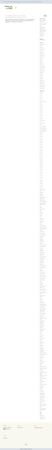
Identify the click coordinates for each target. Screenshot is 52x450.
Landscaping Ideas (43, 305)
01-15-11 (41, 95)
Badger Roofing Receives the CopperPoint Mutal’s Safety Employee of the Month (43, 30)
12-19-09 (41, 188)
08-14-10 (41, 152)
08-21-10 (41, 153)
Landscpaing (42, 307)
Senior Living (42, 370)
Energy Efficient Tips (43, 256)
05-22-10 (41, 133)
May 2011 (41, 59)
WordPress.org (42, 418)
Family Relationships (43, 265)
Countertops (42, 231)
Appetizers (41, 192)
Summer (41, 388)
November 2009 (42, 86)
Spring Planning (42, 381)
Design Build (42, 241)
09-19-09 (41, 158)
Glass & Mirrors (42, 278)
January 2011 (42, 64)
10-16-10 (41, 169)
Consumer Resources (43, 227)
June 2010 (41, 75)
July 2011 (41, 58)
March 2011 (42, 63)
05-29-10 (41, 134)
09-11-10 (41, 155)
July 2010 (41, 74)
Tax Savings (42, 390)
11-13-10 (41, 178)
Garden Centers (42, 275)
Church (41, 216)
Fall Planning (42, 262)
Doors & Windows (43, 246)
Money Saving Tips (43, 313)
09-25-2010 (41, 159)
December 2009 (42, 85)
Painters (41, 331)
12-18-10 (41, 186)
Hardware (41, 284)
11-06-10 (41, 177)
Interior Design (42, 302)
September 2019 (42, 44)
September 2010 (42, 70)
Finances (41, 268)
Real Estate (41, 345)
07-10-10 (41, 144)
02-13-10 (41, 107)
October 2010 (42, 69)
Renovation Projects (43, 352)
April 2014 (41, 45)
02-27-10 (41, 110)
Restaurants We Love (43, 354)
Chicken (41, 215)
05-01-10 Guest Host (43, 126)
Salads (41, 365)
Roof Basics (42, 355)
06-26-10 (41, 141)
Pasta (41, 333)
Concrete (41, 224)
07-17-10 (41, 145)
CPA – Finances (42, 233)
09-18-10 (41, 156)
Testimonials (42, 391)
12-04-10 (41, 181)
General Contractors (43, 276)
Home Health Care (43, 290)
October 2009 (42, 88)
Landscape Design (43, 304)
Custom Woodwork (43, 234)
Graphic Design (42, 279)
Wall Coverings (42, 400)
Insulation (41, 299)
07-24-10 (41, 147)
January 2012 (42, 53)
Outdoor (41, 327)
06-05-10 (41, 136)
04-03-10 (41, 117)
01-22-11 (41, 98)
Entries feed (42, 415)
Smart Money (42, 376)
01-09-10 (41, 93)
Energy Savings (42, 258)
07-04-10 (41, 142)
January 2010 (42, 83)
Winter (41, 407)
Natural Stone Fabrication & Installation (42, 322)
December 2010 (42, 66)
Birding (41, 207)
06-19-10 (41, 139)
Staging (41, 382)
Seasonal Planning (43, 366)
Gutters (41, 281)
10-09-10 (41, 166)
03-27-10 (41, 115)
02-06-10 (41, 106)
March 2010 (42, 80)
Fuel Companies (42, 273)
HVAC (40, 298)
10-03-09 (41, 164)
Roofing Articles (42, 361)
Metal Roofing (42, 311)
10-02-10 (41, 163)
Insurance (41, 301)
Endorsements (42, 252)
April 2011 (41, 61)
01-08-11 (41, 92)
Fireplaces (41, 270)
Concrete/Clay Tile (43, 225)
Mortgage (41, 316)
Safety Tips (41, 363)
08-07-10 (41, 150)
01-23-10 (41, 100)
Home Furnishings (43, 289)
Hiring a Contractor (43, 286)
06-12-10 (41, 137)
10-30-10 (41, 174)
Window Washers (42, 405)
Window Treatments (43, 404)
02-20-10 (41, 109)
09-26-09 (41, 161)
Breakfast (41, 212)
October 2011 (42, 56)
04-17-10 (41, 121)
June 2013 (41, 47)
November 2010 (42, 67)
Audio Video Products (43, 201)
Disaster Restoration (43, 244)
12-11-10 (41, 185)
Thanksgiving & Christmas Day (22, 17)
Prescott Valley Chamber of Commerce (42, 35)
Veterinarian (42, 399)
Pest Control (42, 335)
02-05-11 (41, 104)
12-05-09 (41, 183)
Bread (15, 17)
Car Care (41, 213)
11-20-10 (41, 180)
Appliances (41, 194)
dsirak (7, 17)
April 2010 (41, 78)
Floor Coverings (42, 272)
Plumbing (41, 336)
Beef (40, 205)
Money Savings (42, 314)
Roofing (41, 360)
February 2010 (42, 81)
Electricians (41, 248)
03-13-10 (41, 112)
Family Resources (42, 267)
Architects (41, 195)
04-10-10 (41, 118)
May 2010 (41, 77)
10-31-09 (41, 175)
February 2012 (42, 52)
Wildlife (41, 402)
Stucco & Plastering (43, 384)
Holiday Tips (42, 287)
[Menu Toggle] (15, 7)
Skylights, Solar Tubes (43, 375)
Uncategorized (42, 396)
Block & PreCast (42, 209)
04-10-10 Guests (42, 120)
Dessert (41, 243)
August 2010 (42, 72)
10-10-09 (41, 167)
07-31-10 (41, 148)
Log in (41, 414)
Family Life (41, 264)
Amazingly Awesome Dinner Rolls (15, 15)
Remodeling (42, 348)
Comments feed (42, 417)
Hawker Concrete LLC (43, 23)
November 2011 (42, 55)
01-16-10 (41, 97)
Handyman (41, 283)
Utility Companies (42, 397)
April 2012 (41, 50)
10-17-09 (41, 170)
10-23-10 (41, 172)
